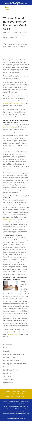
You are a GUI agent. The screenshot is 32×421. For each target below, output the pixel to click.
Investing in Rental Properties (11, 35)
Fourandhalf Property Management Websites (13, 403)
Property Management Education (14, 364)
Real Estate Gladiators (11, 32)
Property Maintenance (11, 360)
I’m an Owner (7, 391)
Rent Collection (8, 367)
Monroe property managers (12, 103)
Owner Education (9, 357)
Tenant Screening (9, 379)
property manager (9, 127)
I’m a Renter (16, 391)
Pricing (25, 391)
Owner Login (10, 396)
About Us (8, 394)
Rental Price (7, 373)
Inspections (7, 351)
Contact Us (16, 394)
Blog (23, 394)
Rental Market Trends (10, 370)
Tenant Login (20, 396)
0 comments (13, 37)
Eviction (6, 348)
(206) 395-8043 (16, 2)
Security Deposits (9, 376)
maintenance (7, 219)
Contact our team (12, 334)
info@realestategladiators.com (18, 413)
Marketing (26, 403)
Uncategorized (8, 383)
